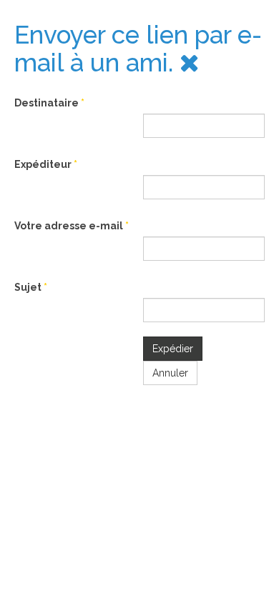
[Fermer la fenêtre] (190, 62)
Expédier (172, 348)
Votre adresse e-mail (71, 225)
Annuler (170, 373)
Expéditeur (45, 164)
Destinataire (49, 103)
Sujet (30, 287)
